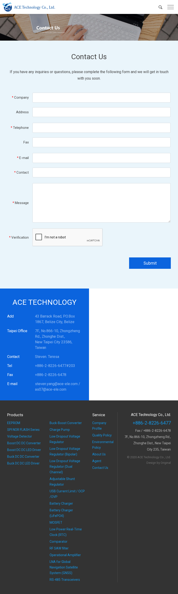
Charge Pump (60, 430)
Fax (26, 142)
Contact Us (100, 468)
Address (22, 112)
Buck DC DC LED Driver (23, 463)
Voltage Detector (19, 436)
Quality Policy (102, 435)
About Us (99, 454)
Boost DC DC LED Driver (24, 450)
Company (20, 97)
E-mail (23, 158)
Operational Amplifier (65, 555)
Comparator (58, 541)
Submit (150, 263)
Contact (21, 172)
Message (21, 203)
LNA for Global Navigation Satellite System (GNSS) (64, 567)
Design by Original (158, 462)
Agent (96, 461)
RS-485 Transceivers (65, 579)
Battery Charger (61, 503)
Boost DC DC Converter (24, 443)
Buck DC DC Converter (23, 456)
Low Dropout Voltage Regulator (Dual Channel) (65, 466)
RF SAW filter (59, 548)
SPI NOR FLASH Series (23, 430)
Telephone (20, 128)
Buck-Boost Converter (66, 423)
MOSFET (56, 522)
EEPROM (13, 423)
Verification (19, 237)
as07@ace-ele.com (50, 389)
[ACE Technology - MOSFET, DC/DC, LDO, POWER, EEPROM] (29, 7)
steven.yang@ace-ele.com (56, 384)
